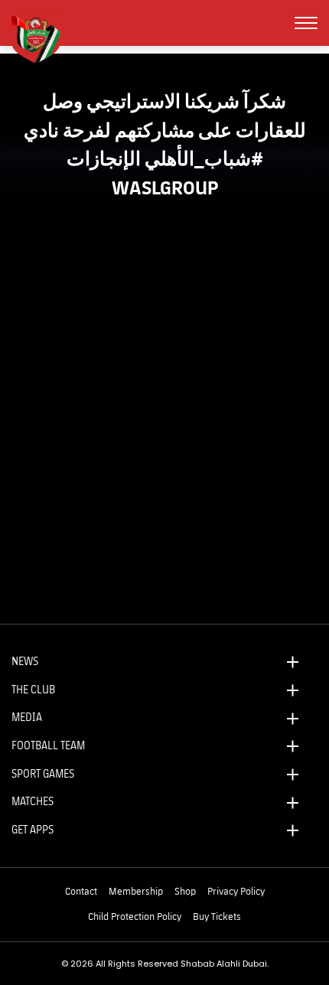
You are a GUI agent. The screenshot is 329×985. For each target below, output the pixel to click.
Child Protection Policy (134, 916)
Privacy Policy (236, 891)
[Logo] (42, 37)
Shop (185, 891)
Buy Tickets (217, 916)
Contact (81, 891)
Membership (136, 891)
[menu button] (306, 22)
